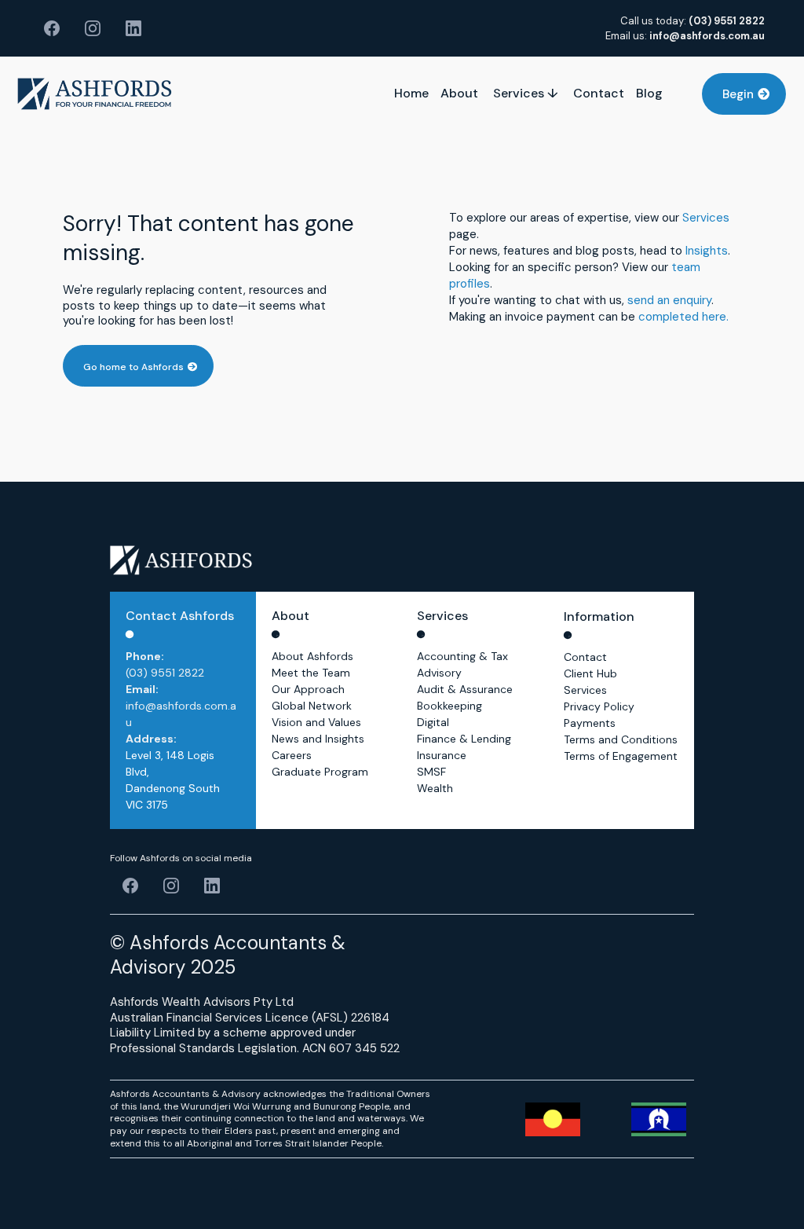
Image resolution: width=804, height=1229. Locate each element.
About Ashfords (312, 656)
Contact (585, 657)
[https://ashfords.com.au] (95, 94)
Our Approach (308, 689)
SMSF (431, 772)
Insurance (441, 755)
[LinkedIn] (133, 28)
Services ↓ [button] (527, 93)
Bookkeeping (449, 706)
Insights (706, 251)
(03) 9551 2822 (165, 673)
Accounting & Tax (462, 656)
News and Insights (318, 739)
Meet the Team (311, 673)
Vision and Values (316, 722)
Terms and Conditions (621, 739)
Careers (292, 755)
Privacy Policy (599, 706)
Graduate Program (320, 772)
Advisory (439, 673)
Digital (433, 722)
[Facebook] (51, 28)
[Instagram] (92, 28)
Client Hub (590, 673)
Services (705, 218)
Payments (590, 723)
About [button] (460, 93)
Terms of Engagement (621, 756)
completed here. (683, 317)
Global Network (312, 706)
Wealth (435, 788)
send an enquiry (669, 300)
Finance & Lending (464, 739)
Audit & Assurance (465, 689)
